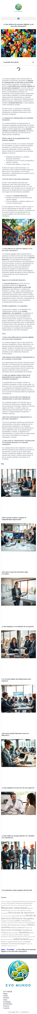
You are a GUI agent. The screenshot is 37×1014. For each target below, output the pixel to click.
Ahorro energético (6, 901)
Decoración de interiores (21, 912)
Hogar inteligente (21, 925)
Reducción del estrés (7, 939)
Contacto (6, 1008)
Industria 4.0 (28, 927)
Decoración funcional (6, 916)
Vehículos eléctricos (12, 945)
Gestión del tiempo (8, 925)
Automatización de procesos (9, 905)
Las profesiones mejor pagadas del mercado (17, 890)
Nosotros (6, 1006)
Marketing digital (13, 933)
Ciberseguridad (21, 910)
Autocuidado (11, 903)
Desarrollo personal (18, 916)
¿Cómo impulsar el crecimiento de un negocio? (18, 626)
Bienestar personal (11, 910)
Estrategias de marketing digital (25, 922)
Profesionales (7, 1004)
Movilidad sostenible (13, 935)
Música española (24, 935)
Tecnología (10, 949)
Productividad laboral (19, 936)
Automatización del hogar (24, 903)
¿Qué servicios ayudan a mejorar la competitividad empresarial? (14, 518)
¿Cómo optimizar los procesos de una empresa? (18, 788)
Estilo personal (11, 922)
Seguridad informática (15, 941)
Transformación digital (17, 944)
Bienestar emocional (14, 907)
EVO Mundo (7, 991)
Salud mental (20, 939)
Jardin (5, 996)
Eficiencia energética (23, 918)
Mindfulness (24, 932)
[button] (18, 18)
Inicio (3, 949)
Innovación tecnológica (12, 930)
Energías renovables (7, 921)
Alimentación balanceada (20, 901)
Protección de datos (30, 936)
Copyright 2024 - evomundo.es (18, 1012)
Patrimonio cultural (7, 936)
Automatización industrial (24, 905)
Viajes (5, 1000)
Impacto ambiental (17, 927)
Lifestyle (6, 998)
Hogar (5, 993)
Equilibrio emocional (21, 921)
